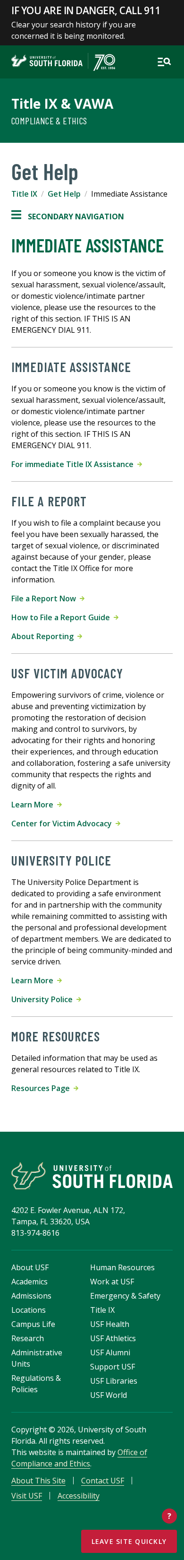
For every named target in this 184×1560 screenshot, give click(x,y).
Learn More (34, 804)
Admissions (31, 1296)
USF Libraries (113, 1381)
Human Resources (122, 1267)
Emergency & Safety (125, 1296)
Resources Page (42, 1088)
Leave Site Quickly (129, 1541)
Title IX (24, 194)
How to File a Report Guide (62, 617)
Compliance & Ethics (49, 120)
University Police (43, 999)
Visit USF (26, 1496)
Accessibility (79, 1496)
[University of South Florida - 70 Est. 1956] (63, 62)
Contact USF (102, 1480)
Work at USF (112, 1281)
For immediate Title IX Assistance (74, 464)
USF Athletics (113, 1338)
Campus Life (33, 1324)
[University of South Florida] (92, 1175)
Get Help (64, 194)
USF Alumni (110, 1352)
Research (27, 1338)
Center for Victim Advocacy (63, 823)
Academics (29, 1281)
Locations (28, 1310)
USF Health (109, 1324)
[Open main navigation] (164, 61)
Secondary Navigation (67, 216)
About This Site (38, 1480)
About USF (30, 1267)
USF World (108, 1395)
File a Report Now (45, 598)
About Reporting (44, 636)
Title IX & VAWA (62, 104)
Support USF (112, 1366)
